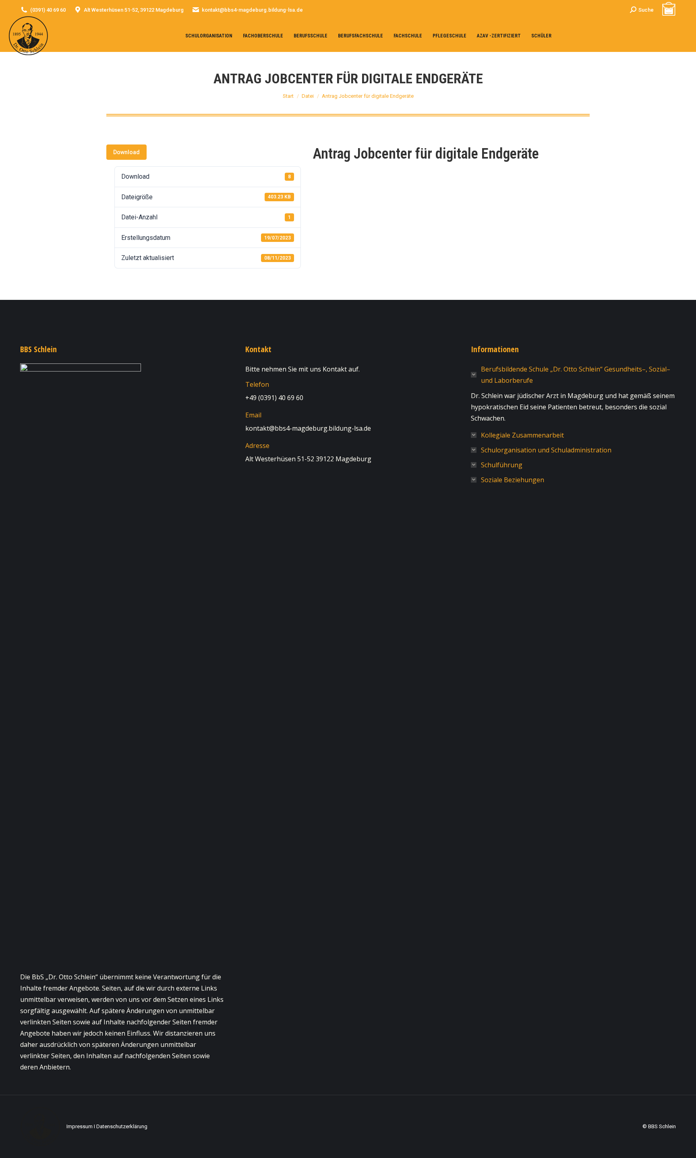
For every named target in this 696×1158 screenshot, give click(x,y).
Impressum (79, 1126)
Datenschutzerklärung (121, 1126)
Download (126, 152)
